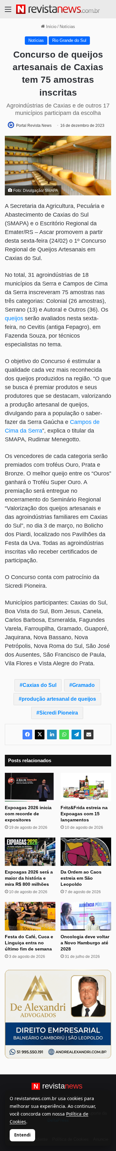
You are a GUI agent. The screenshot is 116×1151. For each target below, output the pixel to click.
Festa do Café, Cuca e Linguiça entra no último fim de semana (29, 942)
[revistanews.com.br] (58, 9)
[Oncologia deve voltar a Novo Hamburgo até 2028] (86, 916)
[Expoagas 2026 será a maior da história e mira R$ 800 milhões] (30, 852)
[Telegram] (76, 734)
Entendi (22, 1135)
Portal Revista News (34, 125)
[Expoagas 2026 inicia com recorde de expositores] (30, 787)
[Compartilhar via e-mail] (88, 734)
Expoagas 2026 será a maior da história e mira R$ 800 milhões (29, 878)
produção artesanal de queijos (59, 699)
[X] (39, 734)
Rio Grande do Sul (69, 40)
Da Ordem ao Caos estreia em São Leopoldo (81, 878)
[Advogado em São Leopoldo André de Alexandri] (58, 1013)
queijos (14, 318)
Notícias (67, 26)
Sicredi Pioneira (58, 713)
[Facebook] (27, 734)
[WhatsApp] (64, 734)
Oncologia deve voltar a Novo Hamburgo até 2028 (85, 942)
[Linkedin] (52, 734)
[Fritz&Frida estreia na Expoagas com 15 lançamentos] (86, 787)
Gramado (83, 685)
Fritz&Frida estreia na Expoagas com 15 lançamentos (84, 813)
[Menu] (8, 12)
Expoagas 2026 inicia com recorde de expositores (28, 813)
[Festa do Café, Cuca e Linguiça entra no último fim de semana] (30, 916)
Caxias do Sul (39, 685)
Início (50, 26)
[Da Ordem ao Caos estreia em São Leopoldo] (86, 852)
